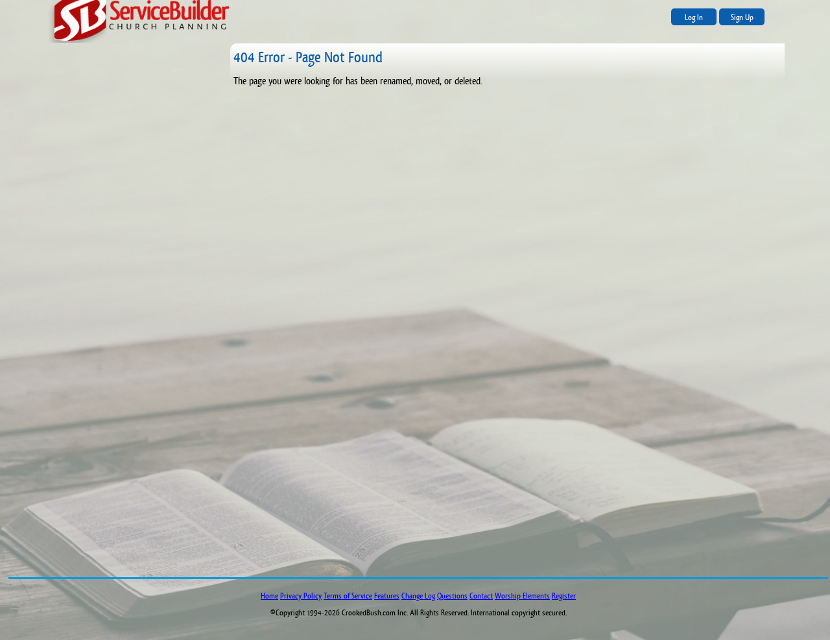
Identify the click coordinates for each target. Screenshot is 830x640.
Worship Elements (522, 596)
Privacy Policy (301, 596)
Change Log (418, 596)
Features (386, 596)
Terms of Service (348, 596)
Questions (452, 596)
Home (269, 596)
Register (564, 596)
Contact (481, 596)
